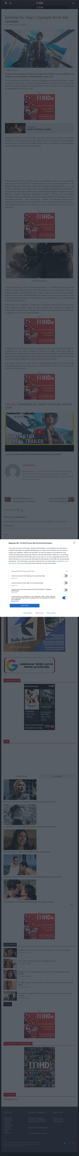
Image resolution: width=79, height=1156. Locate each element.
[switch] (65, 575)
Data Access (39, 613)
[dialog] (39, 578)
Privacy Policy (51, 613)
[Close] (75, 543)
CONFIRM (24, 605)
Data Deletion (27, 613)
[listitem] (39, 571)
